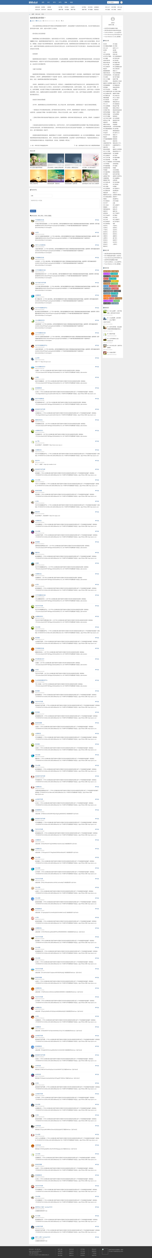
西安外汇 (105, 234)
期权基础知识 (116, 130)
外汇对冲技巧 (116, 221)
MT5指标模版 (106, 165)
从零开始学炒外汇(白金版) (109, 75)
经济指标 (105, 87)
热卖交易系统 (116, 172)
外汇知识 (105, 130)
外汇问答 (105, 184)
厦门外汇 (115, 238)
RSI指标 (105, 170)
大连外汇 (115, 225)
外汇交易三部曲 (117, 91)
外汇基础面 (115, 153)
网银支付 (71, 1253)
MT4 (54, 2)
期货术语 (115, 141)
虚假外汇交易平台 (117, 176)
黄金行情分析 (106, 62)
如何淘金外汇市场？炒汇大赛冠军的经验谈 (89, 145)
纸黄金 (105, 198)
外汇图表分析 (106, 190)
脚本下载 (73, 9)
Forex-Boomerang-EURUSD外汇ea (113, 34)
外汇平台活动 (106, 89)
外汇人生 (120, 7)
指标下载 (61, 9)
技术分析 (43, 9)
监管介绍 (115, 207)
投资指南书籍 (106, 167)
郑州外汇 (115, 234)
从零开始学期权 (117, 126)
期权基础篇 (106, 97)
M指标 (114, 167)
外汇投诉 (115, 155)
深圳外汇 (115, 227)
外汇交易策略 (106, 106)
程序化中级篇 (106, 114)
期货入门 (115, 70)
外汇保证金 (115, 184)
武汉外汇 (105, 225)
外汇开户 (105, 203)
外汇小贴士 (106, 205)
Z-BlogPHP (36, 1254)
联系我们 (83, 1255)
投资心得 (37, 9)
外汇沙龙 (105, 219)
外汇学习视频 (106, 116)
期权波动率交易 (107, 126)
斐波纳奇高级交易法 (108, 153)
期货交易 (105, 192)
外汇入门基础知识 (107, 161)
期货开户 (105, 211)
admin (33, 20)
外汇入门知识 (116, 97)
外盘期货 (115, 124)
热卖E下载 (115, 79)
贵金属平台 (115, 198)
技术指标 (115, 52)
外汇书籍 (113, 9)
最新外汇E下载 (116, 83)
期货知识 (96, 9)
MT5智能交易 (116, 85)
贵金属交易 (115, 190)
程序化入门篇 (106, 120)
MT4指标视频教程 (107, 139)
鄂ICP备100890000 (33, 1253)
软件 (114, 147)
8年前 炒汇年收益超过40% (41, 145)
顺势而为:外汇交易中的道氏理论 (111, 194)
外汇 (48, 2)
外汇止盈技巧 (116, 219)
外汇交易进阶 (116, 118)
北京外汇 (115, 229)
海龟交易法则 (116, 87)
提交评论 (33, 211)
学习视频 (90, 9)
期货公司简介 (116, 108)
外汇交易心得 (106, 182)
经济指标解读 (106, 85)
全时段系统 (115, 163)
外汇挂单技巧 (106, 221)
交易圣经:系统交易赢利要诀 (119, 194)
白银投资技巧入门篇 (118, 145)
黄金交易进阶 (106, 149)
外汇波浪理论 (106, 223)
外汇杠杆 (115, 217)
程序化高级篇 (106, 112)
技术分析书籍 (116, 174)
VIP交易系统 (116, 114)
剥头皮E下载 (116, 106)
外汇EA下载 (106, 64)
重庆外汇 (105, 246)
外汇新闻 (105, 77)
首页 (43, 2)
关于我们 (83, 1249)
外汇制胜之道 (106, 95)
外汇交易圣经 (106, 188)
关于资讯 (83, 1251)
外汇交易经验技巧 (117, 56)
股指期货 (115, 122)
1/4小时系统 (106, 163)
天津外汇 (105, 227)
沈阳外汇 (105, 236)
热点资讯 (60, 1253)
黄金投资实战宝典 (117, 110)
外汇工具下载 (106, 157)
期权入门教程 (116, 112)
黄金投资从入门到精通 (118, 151)
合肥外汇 (105, 238)
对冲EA (66, 7)
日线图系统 (106, 178)
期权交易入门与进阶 (118, 143)
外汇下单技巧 (116, 213)
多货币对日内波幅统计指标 (111, 28)
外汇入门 (107, 7)
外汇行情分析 (116, 68)
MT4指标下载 (116, 62)
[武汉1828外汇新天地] (29, 14)
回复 (98, 220)
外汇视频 (105, 58)
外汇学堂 (113, 7)
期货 (71, 2)
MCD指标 (105, 108)
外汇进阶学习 (106, 145)
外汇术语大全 (116, 95)
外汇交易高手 (106, 66)
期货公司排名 (106, 124)
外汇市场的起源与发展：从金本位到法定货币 (115, 255)
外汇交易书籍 (106, 54)
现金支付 (71, 1255)
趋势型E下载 (106, 176)
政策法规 (37, 7)
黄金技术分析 (116, 120)
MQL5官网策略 (116, 72)
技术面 (43, 7)
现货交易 (115, 136)
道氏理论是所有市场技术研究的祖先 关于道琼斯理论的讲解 (119, 30)
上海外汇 (115, 244)
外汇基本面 (115, 128)
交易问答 (115, 180)
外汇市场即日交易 (107, 91)
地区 (114, 223)
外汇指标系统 (106, 172)
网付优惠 (60, 1255)
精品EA (105, 68)
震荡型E (105, 207)
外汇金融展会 (116, 178)
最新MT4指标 (116, 93)
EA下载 (60, 7)
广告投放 (94, 1253)
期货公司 (115, 209)
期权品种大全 (116, 101)
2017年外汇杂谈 (107, 118)
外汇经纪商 (115, 60)
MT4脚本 (105, 174)
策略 (66, 2)
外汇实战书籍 (106, 159)
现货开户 (115, 196)
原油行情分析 (106, 60)
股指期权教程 (106, 70)
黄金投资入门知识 (117, 81)
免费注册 (60, 1251)
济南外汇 (105, 242)
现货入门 (115, 134)
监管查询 (105, 213)
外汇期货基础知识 (107, 128)
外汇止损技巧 (116, 205)
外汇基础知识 (116, 103)
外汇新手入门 (116, 132)
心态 (104, 52)
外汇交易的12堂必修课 (109, 93)
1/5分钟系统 (116, 170)
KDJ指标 (67, 9)
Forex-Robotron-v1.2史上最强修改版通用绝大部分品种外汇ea (119, 36)
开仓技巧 (105, 132)
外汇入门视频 (106, 79)
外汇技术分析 (116, 58)
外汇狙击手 (115, 99)
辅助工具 (115, 211)
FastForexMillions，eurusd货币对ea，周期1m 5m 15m (118, 32)
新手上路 (60, 1249)
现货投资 (115, 139)
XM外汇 (119, 9)
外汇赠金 (105, 217)
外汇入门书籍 (106, 151)
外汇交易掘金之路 (117, 66)
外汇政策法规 (116, 75)
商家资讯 (94, 1251)
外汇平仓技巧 (106, 215)
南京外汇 (115, 231)
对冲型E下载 (106, 110)
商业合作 (94, 1249)
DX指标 (115, 186)
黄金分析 (50, 9)
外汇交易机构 (116, 64)
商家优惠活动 (106, 209)
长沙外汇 (115, 242)
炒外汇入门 (115, 48)
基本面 (49, 7)
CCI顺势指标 (106, 101)
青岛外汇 (105, 244)
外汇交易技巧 (106, 155)
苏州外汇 (105, 240)
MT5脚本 (115, 215)
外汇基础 (107, 9)
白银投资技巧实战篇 (108, 143)
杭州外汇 (105, 231)
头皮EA (72, 7)
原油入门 (115, 192)
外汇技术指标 (116, 182)
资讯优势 (83, 1253)
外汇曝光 (105, 81)
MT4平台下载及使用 (108, 56)
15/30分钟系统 (116, 161)
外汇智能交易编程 (107, 46)
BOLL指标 (105, 186)
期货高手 (105, 122)
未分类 (105, 44)
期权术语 (105, 147)
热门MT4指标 (116, 77)
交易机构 (96, 7)
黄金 (104, 141)
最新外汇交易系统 (107, 83)
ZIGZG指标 (116, 201)
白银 (114, 203)
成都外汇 (115, 236)
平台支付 (71, 1251)
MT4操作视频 (116, 157)
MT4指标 (115, 165)
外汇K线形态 (106, 201)
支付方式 (71, 1249)
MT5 (60, 2)
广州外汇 (105, 229)
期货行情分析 (106, 72)
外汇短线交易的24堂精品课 (110, 196)
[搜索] (117, 2)
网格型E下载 (106, 180)
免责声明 (94, 1255)
